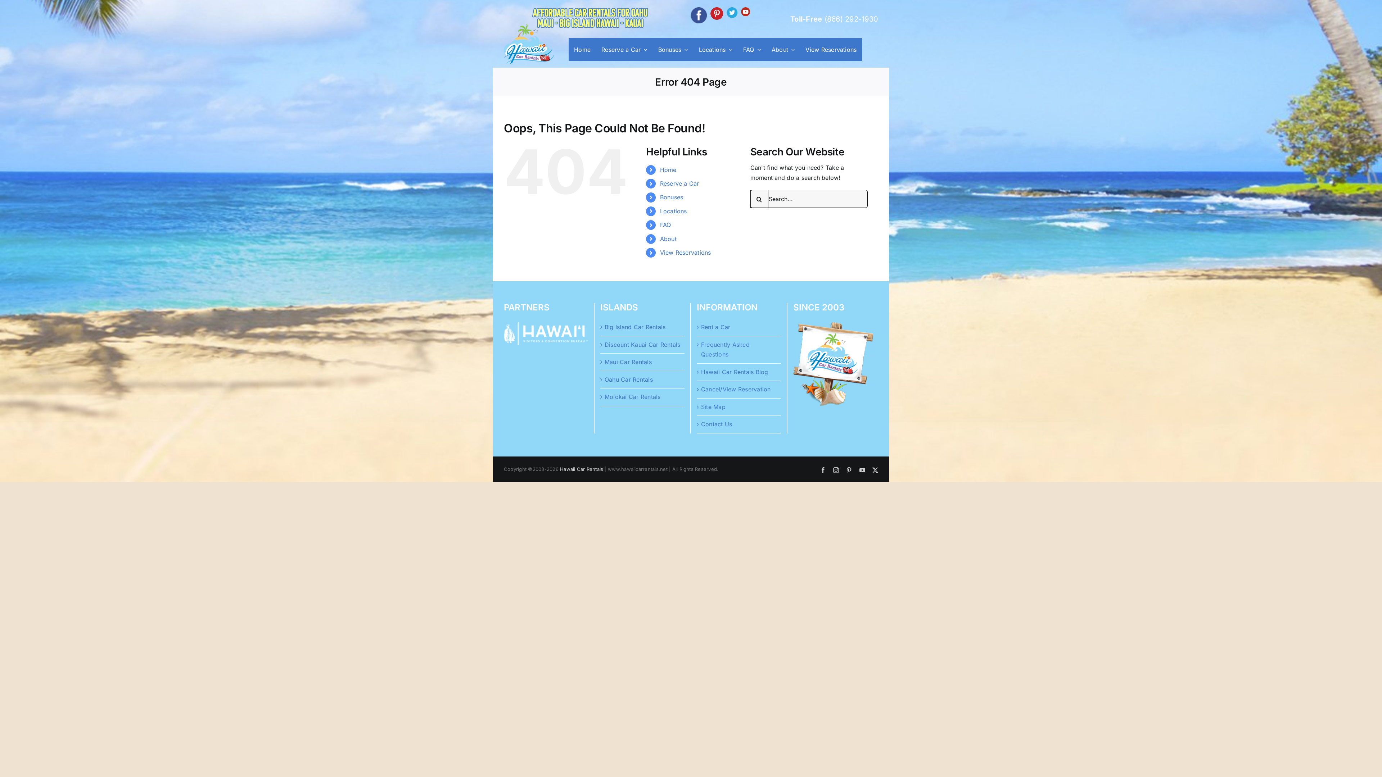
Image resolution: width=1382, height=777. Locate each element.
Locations (673, 211)
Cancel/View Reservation (736, 389)
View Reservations (685, 252)
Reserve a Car (679, 183)
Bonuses (671, 197)
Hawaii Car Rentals (581, 469)
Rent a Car (715, 327)
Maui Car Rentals (628, 361)
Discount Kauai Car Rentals (642, 344)
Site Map (713, 406)
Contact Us (716, 424)
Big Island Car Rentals (635, 327)
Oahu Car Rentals (629, 379)
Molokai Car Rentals (633, 396)
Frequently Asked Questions (725, 349)
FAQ (665, 224)
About (668, 238)
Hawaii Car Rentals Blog (734, 372)
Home (668, 169)
